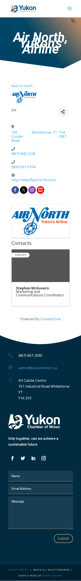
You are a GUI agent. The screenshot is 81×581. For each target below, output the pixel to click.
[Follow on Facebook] (12, 458)
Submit (63, 538)
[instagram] (32, 190)
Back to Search (22, 86)
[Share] (63, 112)
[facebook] (15, 190)
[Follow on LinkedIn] (33, 458)
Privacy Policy (18, 569)
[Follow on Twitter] (23, 458)
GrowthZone (50, 319)
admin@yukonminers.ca (37, 367)
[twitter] (23, 190)
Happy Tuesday (52, 575)
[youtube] (40, 190)
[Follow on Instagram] (43, 458)
